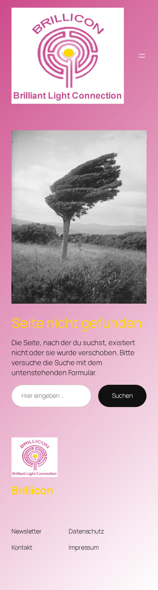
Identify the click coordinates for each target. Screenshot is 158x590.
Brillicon (32, 490)
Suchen (122, 395)
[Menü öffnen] (141, 55)
